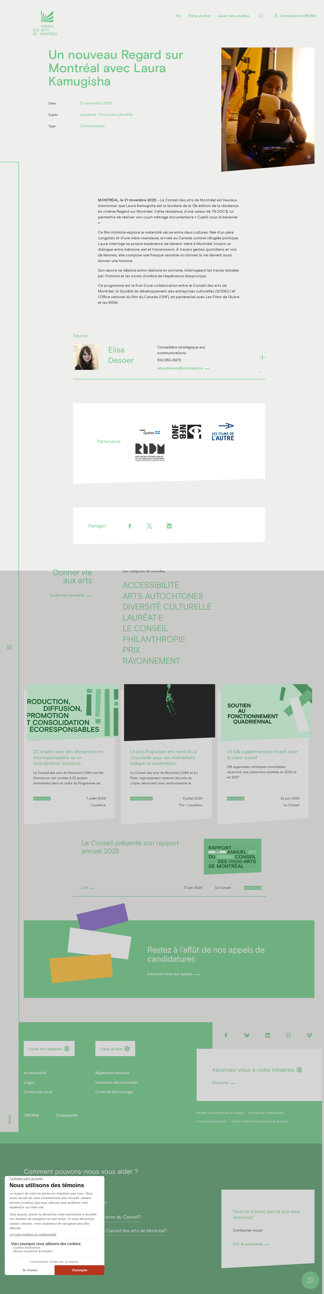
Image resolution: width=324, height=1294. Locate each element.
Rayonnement (151, 660)
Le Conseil (145, 628)
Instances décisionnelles (116, 1082)
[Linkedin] (169, 526)
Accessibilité (151, 585)
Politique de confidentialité (266, 1112)
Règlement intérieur (112, 1072)
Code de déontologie (114, 1091)
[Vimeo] (309, 1035)
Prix (131, 649)
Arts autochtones (163, 596)
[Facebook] (130, 526)
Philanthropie (154, 639)
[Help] (310, 1280)
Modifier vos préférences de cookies (220, 1112)
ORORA (31, 1115)
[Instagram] (289, 1035)
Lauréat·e (143, 617)
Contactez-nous (38, 1091)
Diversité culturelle (167, 606)
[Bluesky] (247, 1035)
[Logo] (45, 24)
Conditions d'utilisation (212, 1121)
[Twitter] (149, 526)
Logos (29, 1082)
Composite (67, 1115)
